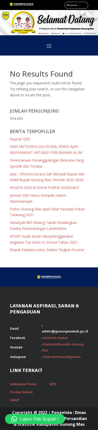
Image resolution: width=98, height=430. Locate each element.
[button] (35, 419)
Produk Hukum (21, 392)
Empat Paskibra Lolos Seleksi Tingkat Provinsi (47, 249)
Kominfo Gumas (55, 338)
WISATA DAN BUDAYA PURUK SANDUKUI (44, 187)
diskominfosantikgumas (62, 357)
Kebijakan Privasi (23, 384)
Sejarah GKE (20, 139)
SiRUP (14, 400)
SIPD (53, 384)
